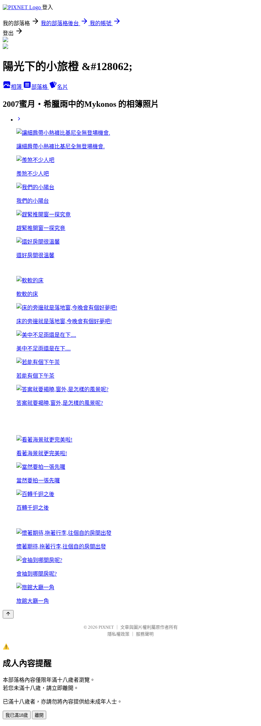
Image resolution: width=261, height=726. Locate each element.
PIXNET (106, 627)
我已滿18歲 (16, 715)
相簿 (17, 87)
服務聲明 (145, 634)
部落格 (40, 87)
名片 (62, 87)
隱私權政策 (118, 634)
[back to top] (8, 614)
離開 (39, 715)
